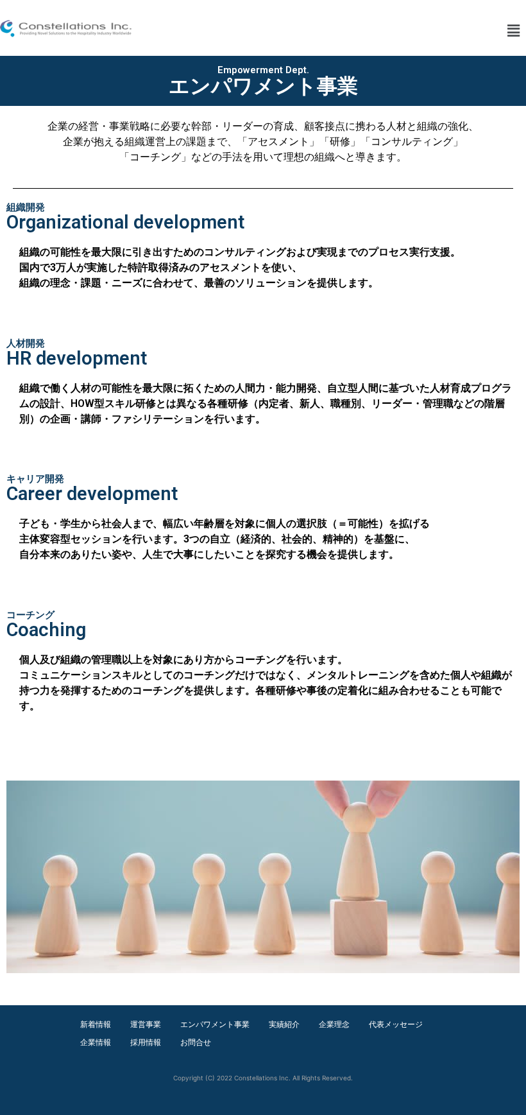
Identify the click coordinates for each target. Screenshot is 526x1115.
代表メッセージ (396, 1024)
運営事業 (145, 1024)
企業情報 (95, 1042)
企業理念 (334, 1024)
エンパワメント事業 (215, 1024)
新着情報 (95, 1024)
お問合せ (195, 1042)
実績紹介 (284, 1024)
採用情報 (145, 1042)
